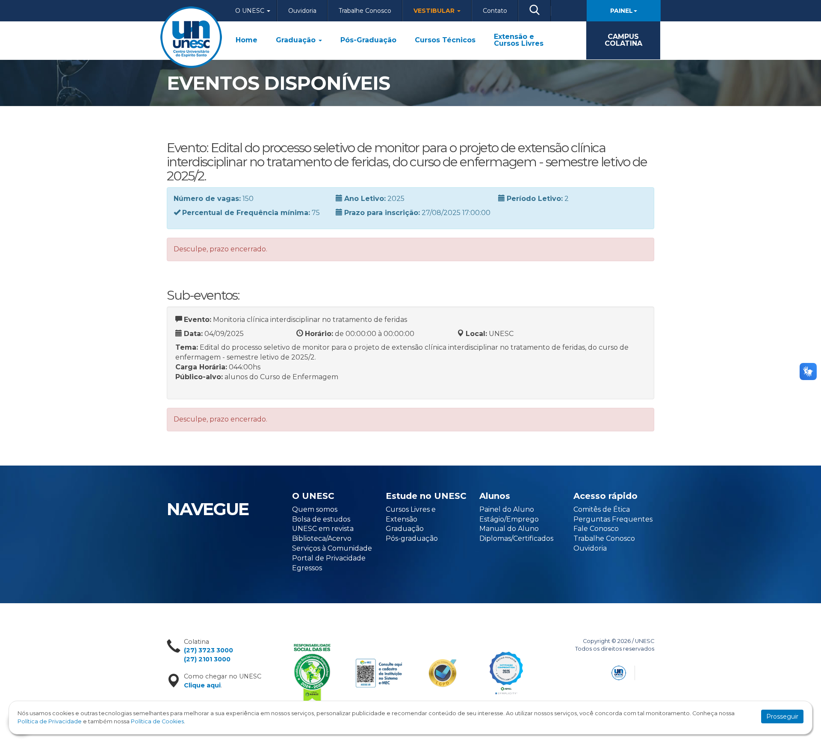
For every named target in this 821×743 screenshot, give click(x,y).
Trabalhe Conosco (365, 11)
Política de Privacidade (50, 721)
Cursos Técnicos (445, 40)
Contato (495, 11)
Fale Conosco (596, 529)
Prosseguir (782, 716)
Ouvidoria (302, 11)
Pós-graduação (412, 538)
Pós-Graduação (368, 40)
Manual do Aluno (509, 529)
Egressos (307, 568)
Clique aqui (202, 685)
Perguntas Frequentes (613, 519)
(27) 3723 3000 (208, 650)
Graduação (297, 40)
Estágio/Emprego (509, 519)
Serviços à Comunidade (332, 548)
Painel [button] (621, 11)
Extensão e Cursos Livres (518, 40)
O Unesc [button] (250, 11)
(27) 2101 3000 (207, 659)
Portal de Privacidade (329, 558)
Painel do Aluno (506, 509)
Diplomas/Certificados (516, 538)
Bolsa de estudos (321, 519)
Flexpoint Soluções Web (649, 671)
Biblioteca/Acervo (321, 538)
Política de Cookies (157, 721)
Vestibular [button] (434, 11)
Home (246, 40)
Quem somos (314, 509)
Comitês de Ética (601, 509)
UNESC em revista (323, 529)
